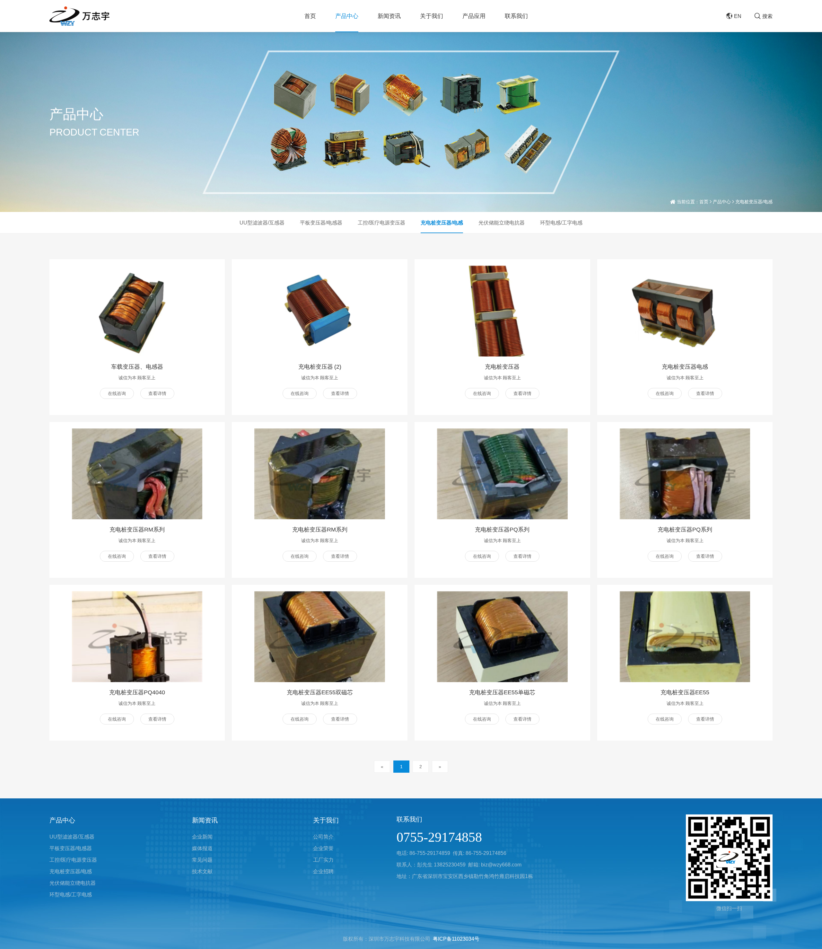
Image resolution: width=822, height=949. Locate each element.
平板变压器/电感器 (321, 222)
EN (737, 16)
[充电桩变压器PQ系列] (502, 473)
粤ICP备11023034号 (456, 938)
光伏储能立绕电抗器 (501, 222)
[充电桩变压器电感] (685, 311)
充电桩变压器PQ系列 (502, 529)
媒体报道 (202, 848)
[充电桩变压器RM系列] (137, 473)
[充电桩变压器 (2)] (319, 311)
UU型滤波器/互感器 (262, 222)
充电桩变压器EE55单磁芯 (502, 692)
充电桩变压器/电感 (442, 222)
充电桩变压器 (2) (319, 367)
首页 (310, 16)
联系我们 (516, 16)
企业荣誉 (323, 848)
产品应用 (473, 16)
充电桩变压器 (502, 367)
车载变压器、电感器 (137, 367)
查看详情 (157, 393)
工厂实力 (323, 859)
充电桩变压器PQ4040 (137, 692)
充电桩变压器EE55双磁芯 (320, 692)
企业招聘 (323, 871)
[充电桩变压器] (502, 311)
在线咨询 (117, 393)
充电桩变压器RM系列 (137, 529)
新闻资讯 (389, 16)
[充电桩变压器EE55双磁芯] (319, 636)
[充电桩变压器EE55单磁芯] (502, 636)
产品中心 (346, 16)
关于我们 (431, 16)
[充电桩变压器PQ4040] (137, 636)
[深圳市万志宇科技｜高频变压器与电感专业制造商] (79, 16)
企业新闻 (202, 836)
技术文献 (202, 871)
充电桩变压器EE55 (684, 692)
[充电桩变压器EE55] (685, 636)
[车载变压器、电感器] (137, 311)
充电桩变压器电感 (685, 367)
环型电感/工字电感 (561, 222)
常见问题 (202, 859)
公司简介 (323, 836)
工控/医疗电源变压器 (381, 222)
